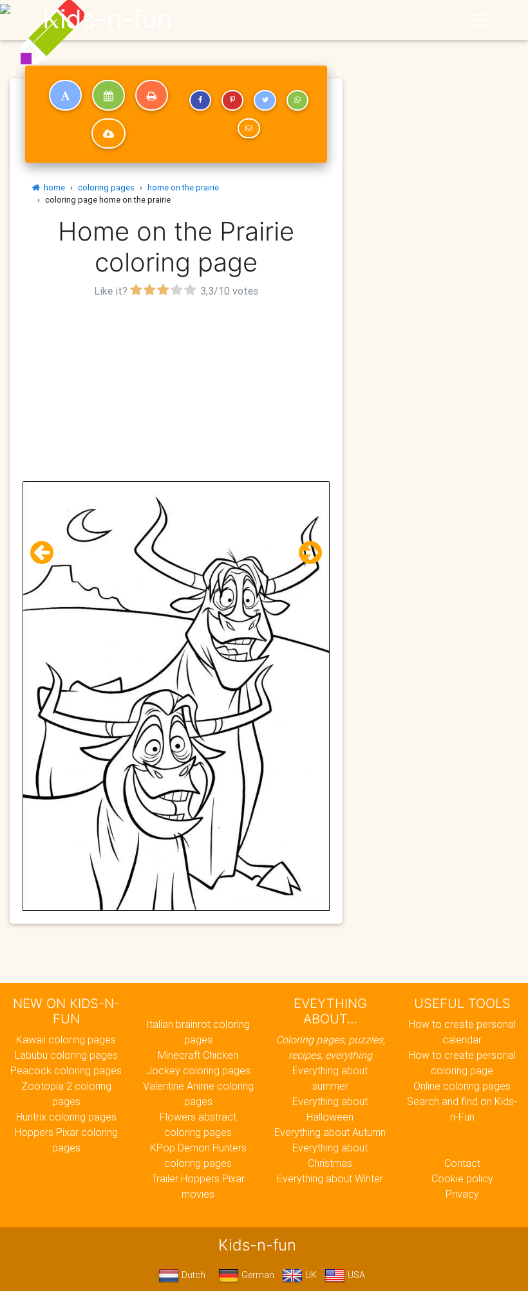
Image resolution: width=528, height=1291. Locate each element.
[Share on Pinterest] (232, 100)
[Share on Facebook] (200, 100)
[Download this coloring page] (108, 133)
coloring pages (106, 187)
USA (355, 1275)
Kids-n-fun (107, 19)
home (52, 187)
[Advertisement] (176, 391)
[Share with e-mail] (248, 128)
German (256, 1275)
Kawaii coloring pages (66, 1039)
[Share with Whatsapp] (297, 100)
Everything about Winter (330, 1178)
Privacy (462, 1193)
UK (310, 1275)
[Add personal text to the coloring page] (65, 95)
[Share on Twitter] (265, 100)
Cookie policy (462, 1178)
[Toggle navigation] (478, 20)
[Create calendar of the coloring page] (108, 95)
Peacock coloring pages (66, 1070)
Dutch (192, 1275)
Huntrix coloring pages (66, 1116)
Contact (462, 1163)
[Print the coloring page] (151, 95)
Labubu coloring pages (66, 1054)
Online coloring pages (462, 1085)
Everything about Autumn (330, 1132)
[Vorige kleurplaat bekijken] (47, 553)
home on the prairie (183, 187)
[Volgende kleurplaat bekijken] (305, 553)
